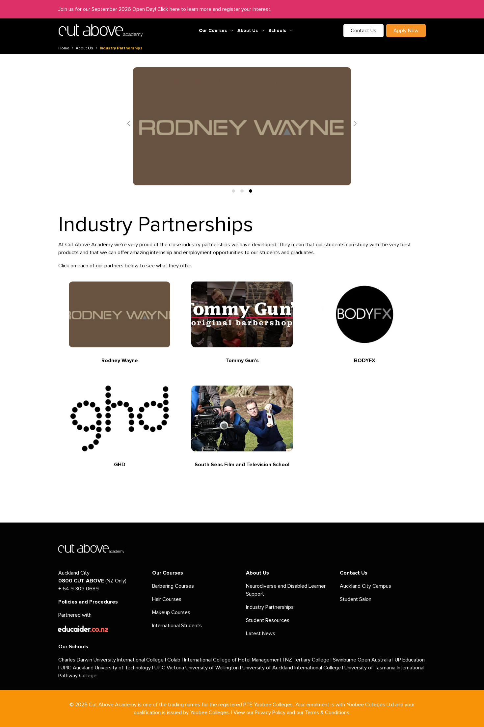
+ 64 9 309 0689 (78, 588)
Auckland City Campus (365, 586)
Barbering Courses (173, 586)
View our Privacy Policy (259, 712)
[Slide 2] (242, 191)
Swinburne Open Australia (362, 659)
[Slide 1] (233, 191)
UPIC (160, 667)
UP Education (410, 659)
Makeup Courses (171, 612)
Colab (173, 659)
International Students (177, 625)
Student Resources (267, 620)
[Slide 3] (250, 191)
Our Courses (213, 30)
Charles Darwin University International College (111, 659)
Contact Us (363, 30)
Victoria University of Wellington (203, 667)
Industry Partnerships (270, 607)
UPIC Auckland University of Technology (106, 667)
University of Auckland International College (291, 667)
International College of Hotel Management (233, 659)
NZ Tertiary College (307, 659)
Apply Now (405, 30)
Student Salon (355, 599)
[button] (129, 123)
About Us (247, 30)
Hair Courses (166, 599)
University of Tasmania (369, 667)
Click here (168, 9)
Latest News (260, 633)
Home (63, 48)
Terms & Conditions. (327, 712)
